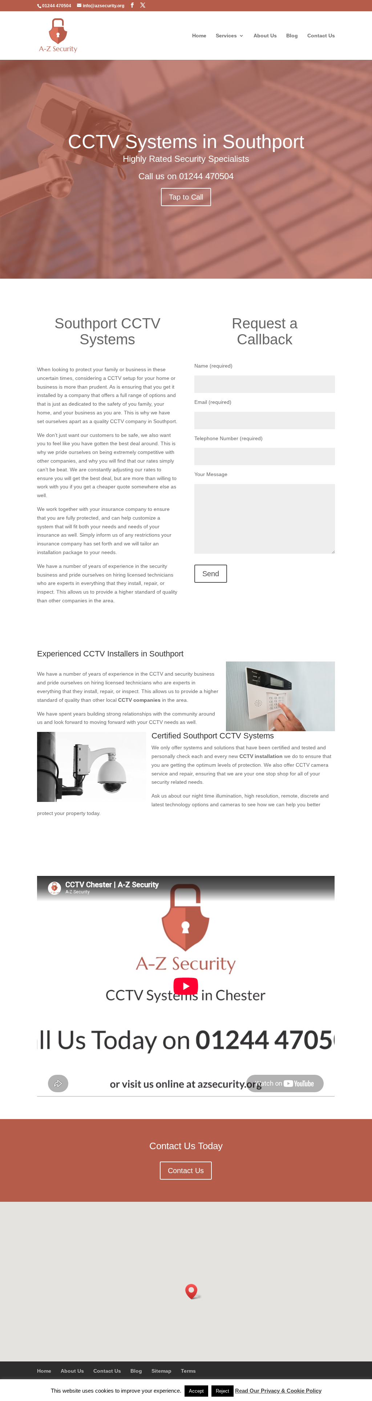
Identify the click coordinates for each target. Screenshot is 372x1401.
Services (226, 35)
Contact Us (321, 35)
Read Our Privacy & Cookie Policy (278, 1391)
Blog (292, 35)
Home (199, 35)
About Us (265, 35)
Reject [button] (222, 1391)
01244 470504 (206, 176)
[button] (193, 1291)
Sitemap (161, 1371)
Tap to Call (186, 197)
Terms (188, 1371)
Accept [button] (196, 1391)
